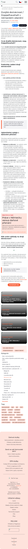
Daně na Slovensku (14, 456)
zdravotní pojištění (6, 422)
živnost (10, 412)
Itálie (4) (6, 373)
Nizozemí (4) (7, 379)
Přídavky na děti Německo (14, 442)
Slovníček (5, 401)
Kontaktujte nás (14, 284)
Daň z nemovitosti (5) (8, 356)
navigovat (18, 485)
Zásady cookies (14, 507)
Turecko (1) (7, 388)
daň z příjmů (17, 412)
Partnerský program (14, 511)
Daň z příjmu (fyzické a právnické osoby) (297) (13, 359)
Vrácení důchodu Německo (14, 444)
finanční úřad (19, 414)
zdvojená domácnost (8, 350)
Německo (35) (7, 377)
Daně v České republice (14, 454)
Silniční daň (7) (6, 364)
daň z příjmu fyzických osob (18, 422)
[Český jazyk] (21, 2)
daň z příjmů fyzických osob (8, 414)
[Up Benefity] (14, 529)
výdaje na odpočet (19, 350)
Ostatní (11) (5, 399)
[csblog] (1, 5)
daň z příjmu (4, 417)
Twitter (14, 545)
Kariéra (14, 509)
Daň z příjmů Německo (8, 348)
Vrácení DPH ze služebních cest (14, 468)
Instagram (14, 541)
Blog (14, 516)
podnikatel (17, 409)
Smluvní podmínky (14, 503)
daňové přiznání (5, 407)
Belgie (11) (6, 371)
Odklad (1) (5, 362)
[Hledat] (16, 2)
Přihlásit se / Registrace (14, 524)
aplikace (4, 409)
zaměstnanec (17, 417)
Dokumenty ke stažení (14, 526)
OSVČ (21, 407)
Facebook (14, 538)
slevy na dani (12, 419)
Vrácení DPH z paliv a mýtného (14, 470)
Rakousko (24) (8, 381)
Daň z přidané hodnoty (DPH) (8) (11, 366)
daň (17, 407)
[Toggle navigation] (26, 2)
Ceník (14, 501)
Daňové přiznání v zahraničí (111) (10, 368)
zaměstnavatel (21, 419)
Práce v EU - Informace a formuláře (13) (14, 392)
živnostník (4, 412)
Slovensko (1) (7, 384)
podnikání (10, 409)
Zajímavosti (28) (6, 397)
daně (12, 407)
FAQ (14, 514)
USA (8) (6, 390)
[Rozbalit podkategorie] (26, 359)
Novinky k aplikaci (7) (8, 395)
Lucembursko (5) (8, 375)
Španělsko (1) (7, 386)
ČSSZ (11, 417)
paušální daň (5, 419)
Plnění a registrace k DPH (14, 466)
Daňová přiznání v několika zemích (14, 440)
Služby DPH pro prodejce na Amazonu (14, 464)
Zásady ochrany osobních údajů (14, 505)
